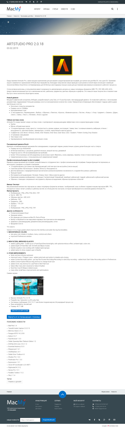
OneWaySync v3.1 (14, 352)
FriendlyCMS (114, 426)
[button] (43, 278)
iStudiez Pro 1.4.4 (14, 357)
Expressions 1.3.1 (14, 362)
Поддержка (57, 404)
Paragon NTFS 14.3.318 (16, 333)
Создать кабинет (80, 406)
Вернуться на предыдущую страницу (24, 317)
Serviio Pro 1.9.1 (13, 370)
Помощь (56, 406)
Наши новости (13, 420)
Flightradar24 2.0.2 (14, 367)
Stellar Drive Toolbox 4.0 (16, 354)
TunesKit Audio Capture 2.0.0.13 (19, 328)
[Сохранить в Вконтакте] (26, 2)
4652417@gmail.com (101, 408)
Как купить (38, 406)
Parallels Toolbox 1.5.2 (15, 373)
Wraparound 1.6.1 (14, 349)
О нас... (37, 404)
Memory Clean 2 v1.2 (15, 331)
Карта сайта (58, 408)
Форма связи (105, 391)
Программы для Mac (27, 16)
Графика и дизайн (14, 382)
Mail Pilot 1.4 (12, 326)
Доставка (38, 408)
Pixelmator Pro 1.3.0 (15, 360)
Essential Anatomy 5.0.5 (16, 346)
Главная (9, 16)
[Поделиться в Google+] (37, 2)
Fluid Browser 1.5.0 (14, 339)
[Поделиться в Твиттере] (33, 2)
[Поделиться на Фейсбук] (30, 2)
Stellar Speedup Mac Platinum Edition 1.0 (22, 341)
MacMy (13, 426)
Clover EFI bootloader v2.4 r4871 (19, 365)
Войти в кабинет (80, 404)
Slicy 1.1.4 (11, 375)
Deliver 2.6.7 (12, 336)
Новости (16, 16)
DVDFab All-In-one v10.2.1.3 (17, 344)
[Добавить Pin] (41, 2)
